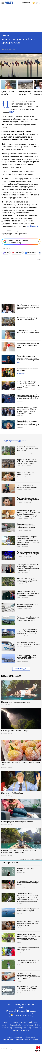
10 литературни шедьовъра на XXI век (17, 822)
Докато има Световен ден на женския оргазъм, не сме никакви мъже (28, 923)
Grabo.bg (27, 1028)
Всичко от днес (21, 669)
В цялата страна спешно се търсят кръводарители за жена (28, 345)
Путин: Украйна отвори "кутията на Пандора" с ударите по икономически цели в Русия (28, 384)
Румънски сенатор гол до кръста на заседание (27, 319)
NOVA (11, 112)
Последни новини (14, 440)
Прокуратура (7, 234)
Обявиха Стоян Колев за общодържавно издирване (28, 331)
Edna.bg (15, 1031)
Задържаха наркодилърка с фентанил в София (28, 605)
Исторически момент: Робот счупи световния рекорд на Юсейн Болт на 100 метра (28, 397)
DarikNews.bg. (32, 226)
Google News (31, 252)
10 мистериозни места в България (15, 731)
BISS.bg (37, 1025)
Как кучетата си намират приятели (27, 370)
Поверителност (8, 1040)
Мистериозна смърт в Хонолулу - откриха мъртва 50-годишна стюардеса (28, 593)
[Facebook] (21, 1042)
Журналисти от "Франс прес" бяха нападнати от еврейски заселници (27, 461)
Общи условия (30, 1037)
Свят (18, 465)
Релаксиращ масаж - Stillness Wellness (25, 473)
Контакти (36, 1040)
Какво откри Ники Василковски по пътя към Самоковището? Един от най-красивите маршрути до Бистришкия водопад (27, 897)
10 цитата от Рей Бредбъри (12, 793)
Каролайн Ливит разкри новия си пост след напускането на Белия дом (28, 423)
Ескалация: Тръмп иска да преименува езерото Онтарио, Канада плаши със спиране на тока (28, 567)
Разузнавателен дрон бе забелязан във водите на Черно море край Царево (27, 988)
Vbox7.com (14, 1022)
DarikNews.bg (33, 1022)
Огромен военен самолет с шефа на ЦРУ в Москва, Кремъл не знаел (28, 657)
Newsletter (18, 252)
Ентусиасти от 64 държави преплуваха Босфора (28, 910)
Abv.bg (6, 1022)
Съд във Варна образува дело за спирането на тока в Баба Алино (28, 449)
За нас (9, 1037)
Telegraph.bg (25, 1031)
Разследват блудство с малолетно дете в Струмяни (28, 643)
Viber (7, 252)
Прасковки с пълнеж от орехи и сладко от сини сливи (20, 763)
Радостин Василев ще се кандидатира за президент (28, 499)
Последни (26, 3)
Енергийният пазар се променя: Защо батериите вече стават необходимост (28, 358)
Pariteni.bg (36, 1028)
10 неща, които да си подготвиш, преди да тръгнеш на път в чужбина (18, 851)
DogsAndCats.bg (15, 1025)
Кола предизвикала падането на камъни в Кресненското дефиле (26, 526)
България (5, 35)
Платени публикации (23, 1040)
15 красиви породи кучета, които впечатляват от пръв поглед (28, 883)
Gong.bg (23, 1022)
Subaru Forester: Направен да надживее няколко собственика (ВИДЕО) (28, 619)
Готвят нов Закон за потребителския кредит (27, 486)
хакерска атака (21, 234)
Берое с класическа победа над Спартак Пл (28, 949)
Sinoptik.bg (18, 1028)
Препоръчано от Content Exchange (30, 859)
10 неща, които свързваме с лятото (15, 702)
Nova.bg (4, 1025)
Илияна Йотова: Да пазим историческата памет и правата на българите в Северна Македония (27, 410)
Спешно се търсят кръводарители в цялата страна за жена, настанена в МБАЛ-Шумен (28, 976)
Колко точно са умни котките (25, 869)
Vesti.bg (9, 3)
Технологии (20, 623)
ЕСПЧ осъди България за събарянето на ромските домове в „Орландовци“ (27, 631)
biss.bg (18, 362)
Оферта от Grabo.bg (22, 476)
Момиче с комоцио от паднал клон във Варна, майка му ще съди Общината (27, 581)
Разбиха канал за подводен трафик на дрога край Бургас (28, 553)
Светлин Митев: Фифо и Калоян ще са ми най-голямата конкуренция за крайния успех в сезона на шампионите (28, 540)
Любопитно (20, 518)
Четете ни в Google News (22, 1015)
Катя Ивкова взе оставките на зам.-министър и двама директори (28, 307)
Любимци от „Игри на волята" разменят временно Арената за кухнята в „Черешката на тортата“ (28, 513)
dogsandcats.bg (21, 373)
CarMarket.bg (28, 1025)
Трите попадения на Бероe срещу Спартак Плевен (28, 961)
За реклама (18, 1037)
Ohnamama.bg (7, 1028)
